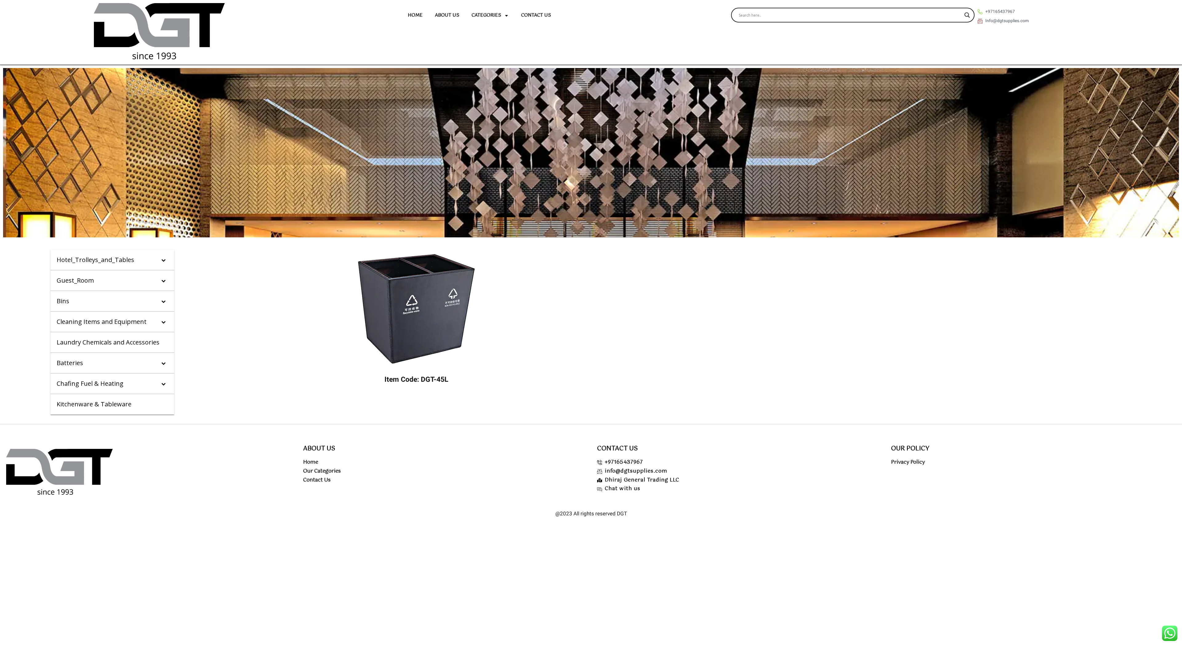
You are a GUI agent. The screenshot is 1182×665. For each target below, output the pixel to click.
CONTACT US (536, 15)
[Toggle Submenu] (163, 260)
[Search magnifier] (967, 15)
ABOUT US (447, 15)
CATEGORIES (486, 15)
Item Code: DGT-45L (416, 379)
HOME (415, 15)
